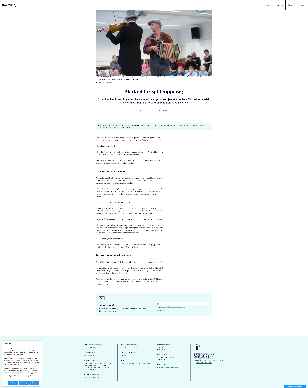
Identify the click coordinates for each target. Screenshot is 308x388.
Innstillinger (13, 382)
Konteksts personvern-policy (168, 367)
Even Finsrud (89, 355)
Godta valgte (24, 382)
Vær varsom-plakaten (204, 363)
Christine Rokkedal (91, 377)
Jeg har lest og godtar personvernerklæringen (171, 307)
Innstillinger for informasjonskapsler (295, 386)
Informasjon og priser (129, 348)
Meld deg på (160, 311)
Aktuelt (268, 5)
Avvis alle (35, 382)
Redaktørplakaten (216, 361)
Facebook (124, 355)
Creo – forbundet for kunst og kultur (136, 363)
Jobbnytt (279, 5)
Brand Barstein (90, 348)
